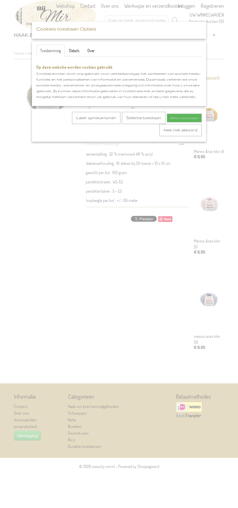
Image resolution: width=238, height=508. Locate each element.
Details (74, 50)
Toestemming (50, 50)
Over (91, 50)
